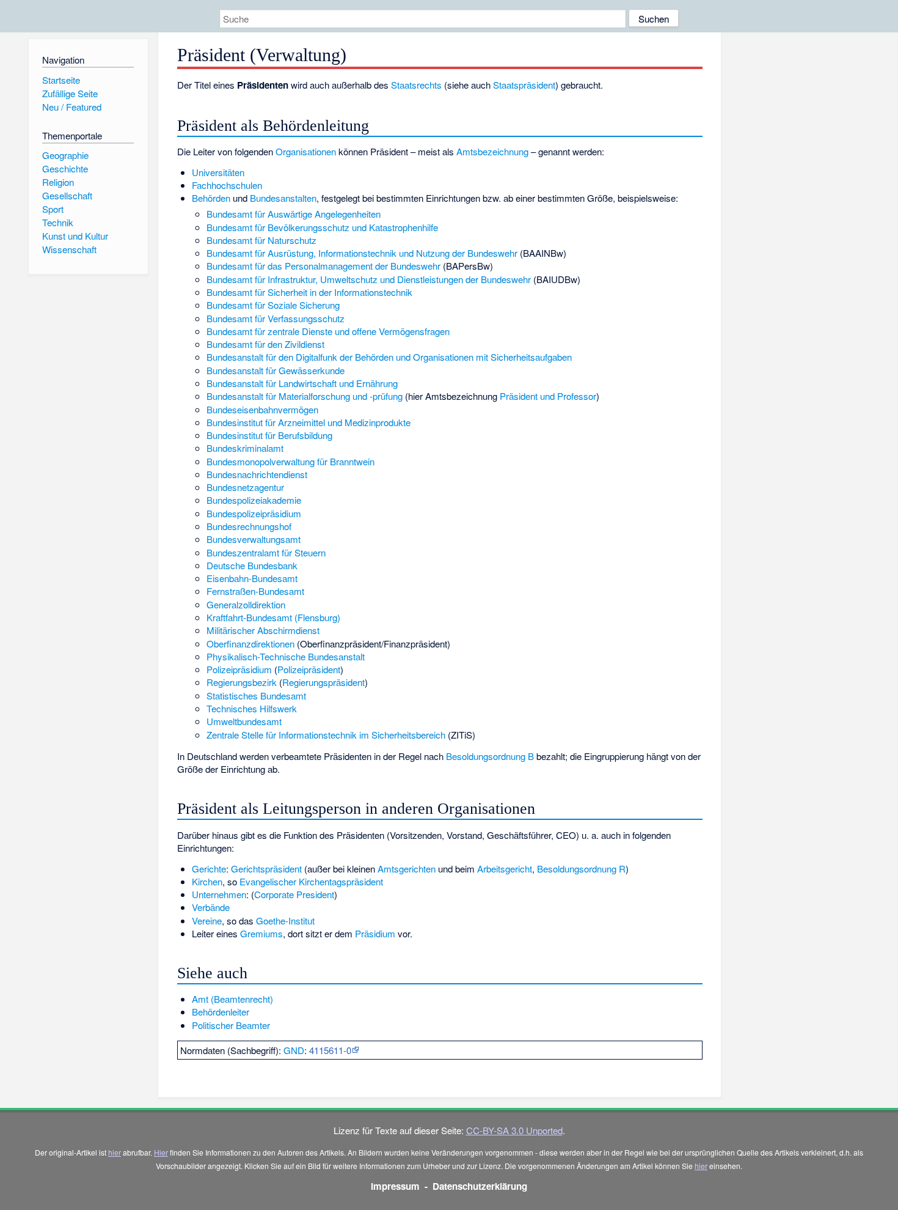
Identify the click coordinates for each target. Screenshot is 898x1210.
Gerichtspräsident (266, 868)
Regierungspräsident (323, 682)
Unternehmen (219, 894)
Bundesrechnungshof (248, 526)
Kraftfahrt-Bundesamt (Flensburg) (273, 617)
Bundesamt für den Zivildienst (265, 344)
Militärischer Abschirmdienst (262, 630)
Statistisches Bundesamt (256, 695)
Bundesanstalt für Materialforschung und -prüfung (304, 395)
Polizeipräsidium (239, 669)
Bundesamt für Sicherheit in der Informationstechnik (309, 292)
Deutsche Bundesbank (252, 565)
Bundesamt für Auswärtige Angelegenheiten (293, 213)
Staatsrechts (416, 84)
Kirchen (207, 881)
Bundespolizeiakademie (253, 499)
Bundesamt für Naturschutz (261, 240)
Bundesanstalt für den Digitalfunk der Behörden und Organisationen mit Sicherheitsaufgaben (389, 356)
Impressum (395, 1186)
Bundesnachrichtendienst (256, 474)
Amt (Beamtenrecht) (232, 998)
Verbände (211, 907)
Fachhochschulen (227, 185)
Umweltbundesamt (244, 721)
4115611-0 (330, 1050)
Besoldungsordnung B (490, 756)
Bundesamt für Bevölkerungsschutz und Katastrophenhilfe (322, 227)
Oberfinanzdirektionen (250, 643)
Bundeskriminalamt (244, 447)
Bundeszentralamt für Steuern (266, 552)
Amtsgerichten (407, 868)
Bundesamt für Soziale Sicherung (273, 304)
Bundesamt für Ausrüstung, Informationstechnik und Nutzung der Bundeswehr (361, 252)
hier (114, 1152)
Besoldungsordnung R (581, 868)
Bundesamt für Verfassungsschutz (275, 318)
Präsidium (375, 933)
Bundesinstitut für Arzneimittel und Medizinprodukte (308, 422)
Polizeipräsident (308, 669)
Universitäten (218, 172)
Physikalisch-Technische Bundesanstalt (285, 656)
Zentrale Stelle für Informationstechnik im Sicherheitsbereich (325, 734)
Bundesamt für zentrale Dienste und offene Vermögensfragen (328, 331)
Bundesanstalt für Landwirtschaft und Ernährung (302, 383)
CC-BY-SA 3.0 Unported (514, 1130)
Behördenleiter (220, 1011)
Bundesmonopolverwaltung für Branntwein (290, 461)
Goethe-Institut (285, 920)
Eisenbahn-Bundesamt (252, 578)
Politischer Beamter (231, 1025)
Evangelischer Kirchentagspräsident (311, 881)
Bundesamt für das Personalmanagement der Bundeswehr (323, 265)
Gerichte (209, 868)
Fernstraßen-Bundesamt (255, 591)
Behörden (211, 197)
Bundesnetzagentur (245, 487)
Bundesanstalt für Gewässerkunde (275, 370)
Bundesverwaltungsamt (253, 539)
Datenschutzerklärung (480, 1186)
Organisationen (306, 151)
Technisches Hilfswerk (251, 708)
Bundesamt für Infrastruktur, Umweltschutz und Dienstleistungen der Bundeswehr (368, 279)
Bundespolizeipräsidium (253, 513)
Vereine (207, 920)
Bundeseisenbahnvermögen (262, 409)
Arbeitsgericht (504, 868)
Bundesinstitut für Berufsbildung (269, 435)
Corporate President (294, 894)
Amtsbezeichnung (492, 151)
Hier (161, 1152)
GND (293, 1050)
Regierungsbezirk (241, 682)
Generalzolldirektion (245, 604)
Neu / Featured (71, 106)
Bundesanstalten (283, 197)
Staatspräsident (524, 84)
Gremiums (261, 933)
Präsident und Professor (548, 395)
